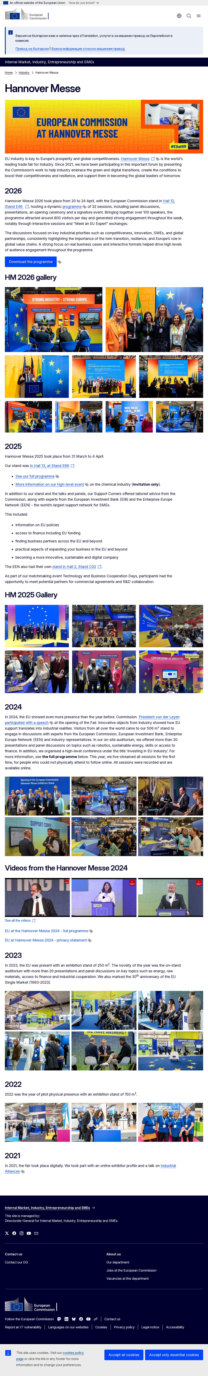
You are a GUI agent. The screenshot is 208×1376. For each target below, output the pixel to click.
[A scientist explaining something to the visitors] (37, 1050)
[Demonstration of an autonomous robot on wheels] (170, 1050)
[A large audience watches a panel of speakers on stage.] (171, 626)
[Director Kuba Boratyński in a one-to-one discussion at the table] (104, 1050)
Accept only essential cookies (174, 1355)
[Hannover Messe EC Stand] (78, 417)
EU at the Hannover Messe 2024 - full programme (46, 931)
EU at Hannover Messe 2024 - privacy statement (46, 940)
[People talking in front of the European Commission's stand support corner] (37, 836)
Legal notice (150, 1327)
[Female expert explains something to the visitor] (104, 1122)
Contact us (112, 1319)
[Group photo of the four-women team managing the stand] (170, 1122)
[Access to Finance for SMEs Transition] (170, 897)
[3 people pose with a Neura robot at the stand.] (37, 671)
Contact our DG (16, 1262)
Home (9, 72)
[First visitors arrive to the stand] (37, 1122)
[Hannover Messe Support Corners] (53, 319)
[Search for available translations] (158, 159)
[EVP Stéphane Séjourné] (37, 376)
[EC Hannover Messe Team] (154, 319)
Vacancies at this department (127, 1278)
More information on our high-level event (49, 484)
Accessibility (175, 1327)
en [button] (179, 15)
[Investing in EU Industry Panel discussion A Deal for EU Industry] (37, 897)
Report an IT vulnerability (23, 1327)
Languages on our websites (68, 1327)
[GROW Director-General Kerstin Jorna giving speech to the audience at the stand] (104, 1010)
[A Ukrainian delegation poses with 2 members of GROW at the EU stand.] (104, 671)
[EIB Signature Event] (104, 376)
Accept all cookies (123, 1355)
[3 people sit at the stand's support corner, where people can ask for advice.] (171, 671)
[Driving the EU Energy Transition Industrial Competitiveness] (104, 897)
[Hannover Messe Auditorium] (171, 376)
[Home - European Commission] (29, 14)
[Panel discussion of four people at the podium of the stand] (170, 1010)
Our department (117, 1262)
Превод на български (32, 49)
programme (72, 206)
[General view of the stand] (37, 1010)
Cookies (101, 1327)
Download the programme (31, 262)
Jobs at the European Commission (131, 1270)
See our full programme (34, 476)
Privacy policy (124, 1327)
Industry (24, 72)
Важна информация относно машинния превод (88, 49)
